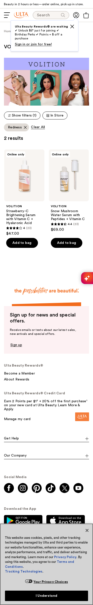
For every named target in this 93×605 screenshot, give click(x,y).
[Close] (87, 530)
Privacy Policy (65, 557)
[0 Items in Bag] (86, 15)
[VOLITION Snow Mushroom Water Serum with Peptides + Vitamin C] (69, 190)
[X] (72, 27)
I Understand (46, 595)
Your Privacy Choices (50, 581)
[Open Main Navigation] (7, 15)
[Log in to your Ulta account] (76, 15)
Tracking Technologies (23, 571)
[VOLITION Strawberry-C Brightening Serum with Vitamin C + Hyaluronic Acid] (24, 192)
